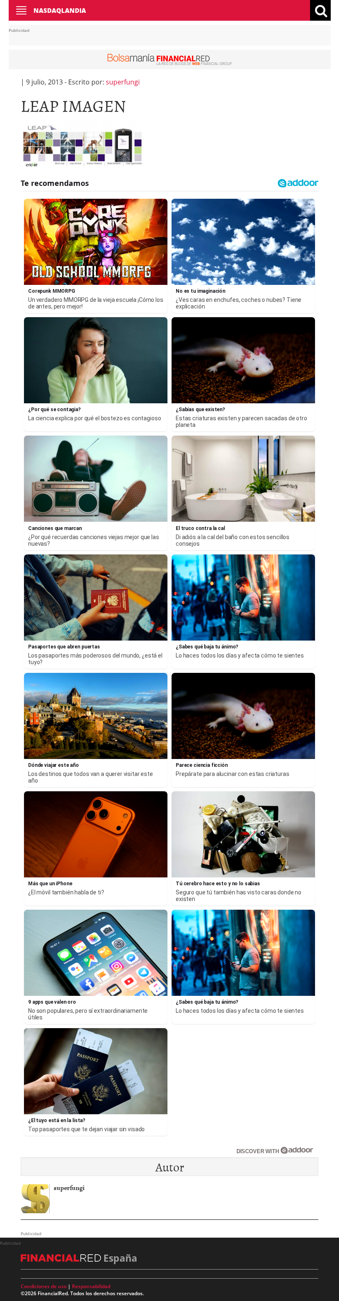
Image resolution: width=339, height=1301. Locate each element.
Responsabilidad (91, 1286)
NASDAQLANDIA (59, 10)
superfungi (123, 82)
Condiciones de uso (44, 1286)
